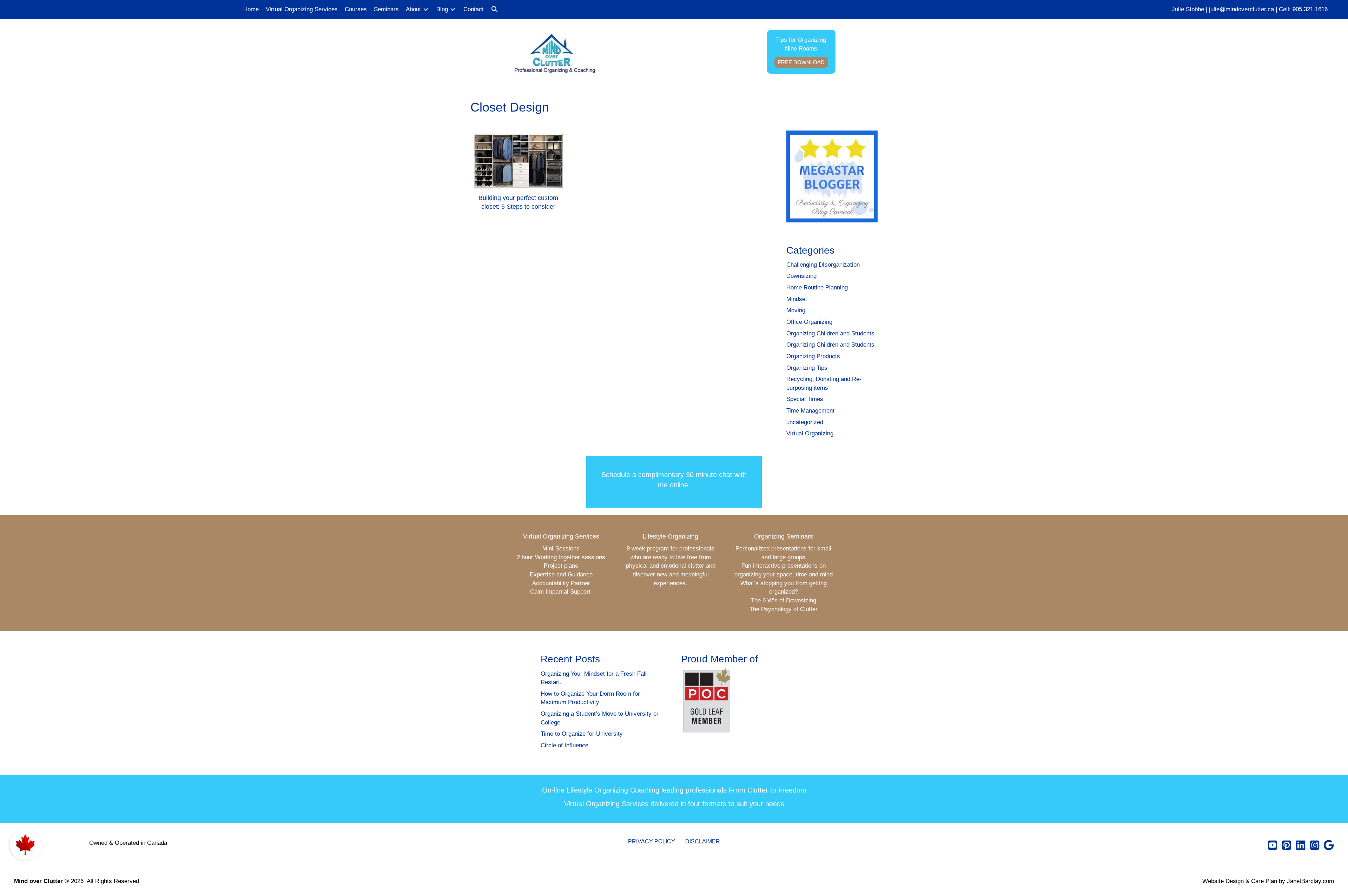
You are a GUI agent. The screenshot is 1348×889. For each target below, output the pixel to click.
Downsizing (801, 276)
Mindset (796, 299)
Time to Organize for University (582, 733)
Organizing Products (813, 356)
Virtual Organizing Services (561, 536)
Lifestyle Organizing (670, 536)
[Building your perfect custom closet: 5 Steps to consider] (518, 175)
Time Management (810, 410)
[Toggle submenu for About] (426, 10)
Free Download (801, 62)
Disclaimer (702, 841)
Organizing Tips (806, 368)
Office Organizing (809, 322)
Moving (795, 310)
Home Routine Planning (817, 287)
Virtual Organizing (809, 433)
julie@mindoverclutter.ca (1241, 9)
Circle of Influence (564, 745)
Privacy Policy (651, 841)
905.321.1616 (1310, 9)
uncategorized (804, 422)
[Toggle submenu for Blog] (453, 10)
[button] (494, 10)
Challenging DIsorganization (823, 264)
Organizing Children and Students (830, 333)
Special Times (804, 399)
